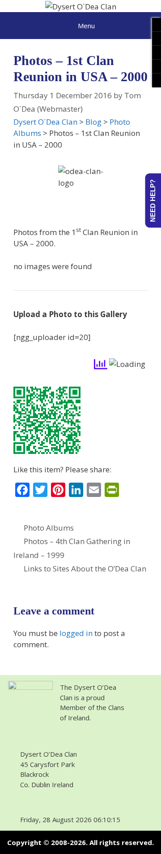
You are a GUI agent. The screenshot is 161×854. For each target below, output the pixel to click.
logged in (76, 633)
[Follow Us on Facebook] (156, 24)
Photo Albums (49, 528)
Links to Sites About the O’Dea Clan (85, 568)
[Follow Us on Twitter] (156, 38)
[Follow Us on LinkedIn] (156, 52)
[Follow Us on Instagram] (156, 66)
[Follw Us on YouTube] (156, 80)
